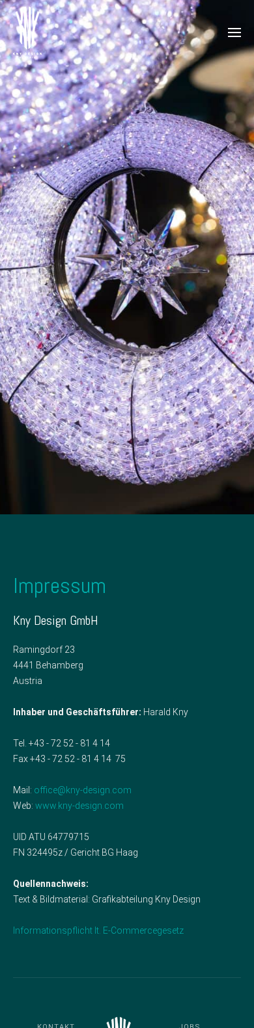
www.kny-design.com (79, 805)
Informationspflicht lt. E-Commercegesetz (98, 930)
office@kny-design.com (83, 790)
